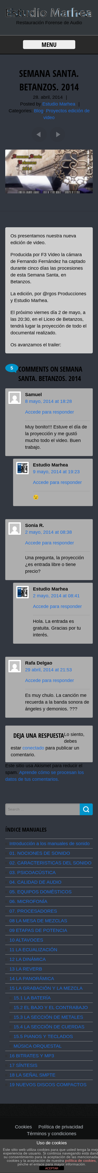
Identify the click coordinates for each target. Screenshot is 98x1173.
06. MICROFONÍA (28, 901)
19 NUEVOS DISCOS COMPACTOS (48, 1084)
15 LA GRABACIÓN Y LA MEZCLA (46, 988)
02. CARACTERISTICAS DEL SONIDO (50, 862)
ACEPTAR (51, 1168)
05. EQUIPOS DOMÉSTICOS (40, 891)
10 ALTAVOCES (26, 940)
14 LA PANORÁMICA (31, 978)
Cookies (23, 1126)
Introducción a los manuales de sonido (49, 843)
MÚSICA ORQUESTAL (38, 1046)
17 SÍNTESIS (23, 1065)
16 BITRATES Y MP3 (31, 1055)
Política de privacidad (60, 1126)
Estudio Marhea (58, 104)
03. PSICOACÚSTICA (32, 872)
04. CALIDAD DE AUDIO (35, 882)
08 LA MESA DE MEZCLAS (38, 920)
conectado (33, 748)
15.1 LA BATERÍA (32, 997)
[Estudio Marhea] (49, 16)
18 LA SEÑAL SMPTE (32, 1075)
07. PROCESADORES (33, 911)
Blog (38, 110)
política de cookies (80, 1160)
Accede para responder (49, 412)
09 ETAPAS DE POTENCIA (38, 930)
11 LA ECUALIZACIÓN (33, 949)
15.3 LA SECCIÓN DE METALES (48, 1017)
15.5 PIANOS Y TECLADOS (43, 1036)
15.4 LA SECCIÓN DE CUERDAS (49, 1026)
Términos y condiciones (51, 1133)
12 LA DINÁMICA (27, 959)
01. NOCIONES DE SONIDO (39, 853)
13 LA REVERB (25, 969)
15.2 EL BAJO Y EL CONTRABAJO (51, 1007)
